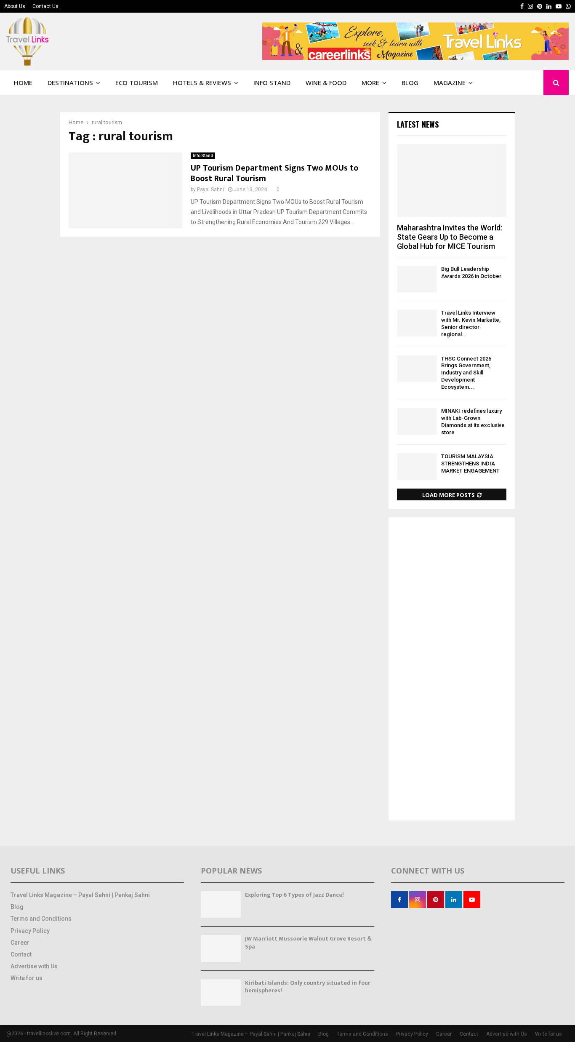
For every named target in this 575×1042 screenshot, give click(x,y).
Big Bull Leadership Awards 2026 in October (471, 272)
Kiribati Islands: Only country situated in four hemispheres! (307, 986)
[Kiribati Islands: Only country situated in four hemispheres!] (221, 992)
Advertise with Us (34, 966)
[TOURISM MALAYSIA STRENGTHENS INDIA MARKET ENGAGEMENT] (417, 466)
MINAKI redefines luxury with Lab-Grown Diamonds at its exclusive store (473, 421)
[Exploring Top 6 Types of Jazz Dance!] (221, 904)
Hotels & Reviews (202, 82)
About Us (14, 6)
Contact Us (45, 6)
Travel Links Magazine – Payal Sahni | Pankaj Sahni (80, 895)
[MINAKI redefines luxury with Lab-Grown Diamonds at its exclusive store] (417, 421)
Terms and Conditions (41, 918)
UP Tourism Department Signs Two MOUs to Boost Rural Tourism (274, 173)
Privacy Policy (30, 930)
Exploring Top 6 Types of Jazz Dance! (294, 895)
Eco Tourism (136, 82)
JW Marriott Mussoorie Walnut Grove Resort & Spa (308, 942)
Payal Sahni (210, 189)
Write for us (27, 978)
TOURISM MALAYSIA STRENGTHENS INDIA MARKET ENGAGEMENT (470, 463)
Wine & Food (326, 82)
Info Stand (271, 82)
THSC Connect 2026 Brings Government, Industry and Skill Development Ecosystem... (466, 372)
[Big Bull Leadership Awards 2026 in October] (417, 279)
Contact (21, 954)
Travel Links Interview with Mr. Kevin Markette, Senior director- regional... (470, 323)
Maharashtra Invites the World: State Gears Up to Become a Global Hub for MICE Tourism (449, 236)
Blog (410, 82)
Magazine (450, 82)
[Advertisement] (451, 669)
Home (23, 82)
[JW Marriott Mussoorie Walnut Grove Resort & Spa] (221, 948)
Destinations (70, 82)
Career (20, 942)
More (370, 82)
